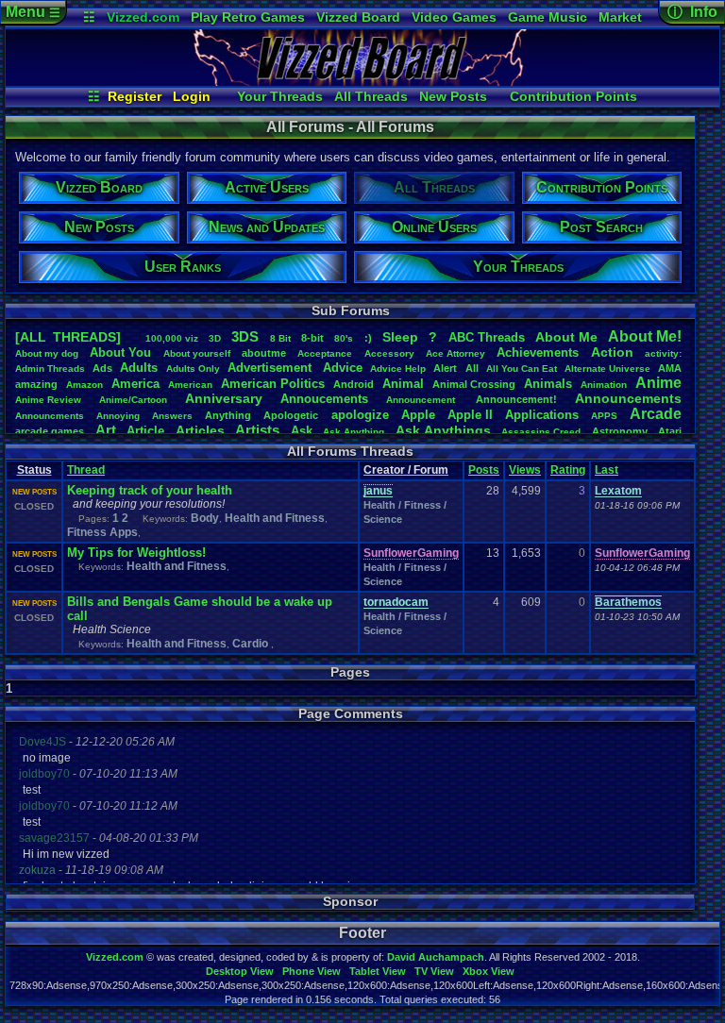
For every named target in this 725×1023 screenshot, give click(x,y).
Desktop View (240, 971)
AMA (670, 368)
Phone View (311, 971)
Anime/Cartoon (133, 399)
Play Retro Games (248, 17)
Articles (200, 430)
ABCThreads (486, 337)
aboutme (264, 353)
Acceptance (324, 353)
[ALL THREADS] (68, 336)
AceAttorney (455, 353)
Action (612, 352)
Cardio (251, 643)
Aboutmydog (46, 353)
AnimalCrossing (473, 384)
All (472, 368)
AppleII (470, 415)
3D (215, 338)
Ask (301, 431)
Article (145, 431)
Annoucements (324, 399)
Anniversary (223, 398)
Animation (604, 384)
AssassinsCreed (541, 432)
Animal (403, 384)
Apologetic (290, 415)
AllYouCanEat (521, 368)
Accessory (389, 353)
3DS (245, 336)
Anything (228, 415)
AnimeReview (48, 399)
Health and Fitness (275, 518)
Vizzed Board (358, 17)
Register (134, 96)
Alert (445, 368)
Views (525, 470)
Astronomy (620, 431)
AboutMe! (645, 336)
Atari (670, 431)
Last (606, 470)
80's (343, 338)
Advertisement (271, 368)
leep (400, 336)
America (135, 384)
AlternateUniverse (607, 368)
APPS (604, 416)
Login (192, 96)
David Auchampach (435, 957)
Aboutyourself (196, 353)
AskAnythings (443, 430)
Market (620, 17)
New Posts (453, 96)
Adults (139, 368)
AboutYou (120, 352)
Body (205, 518)
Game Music (547, 17)
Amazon (84, 384)
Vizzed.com (143, 17)
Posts (483, 470)
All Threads (371, 96)
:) (368, 338)
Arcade (656, 414)
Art (105, 430)
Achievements (538, 352)
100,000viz (171, 338)
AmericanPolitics (273, 384)
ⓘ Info (692, 12)
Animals (548, 384)
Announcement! (516, 399)
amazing (36, 384)
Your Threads (280, 96)
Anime (658, 383)
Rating (567, 470)
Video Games (454, 17)
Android (353, 384)
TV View (434, 971)
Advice (342, 368)
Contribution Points (573, 96)
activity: (663, 353)
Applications (542, 415)
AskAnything (353, 432)
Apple (418, 415)
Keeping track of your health (149, 490)
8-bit (312, 338)
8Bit (280, 338)
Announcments (49, 416)
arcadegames (49, 431)
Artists (257, 430)
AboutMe (566, 336)
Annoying (118, 416)
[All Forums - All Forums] (362, 81)
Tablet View (377, 971)
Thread (86, 470)
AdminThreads (50, 368)
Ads (102, 368)
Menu (33, 12)
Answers (172, 416)
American (190, 384)
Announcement (422, 399)
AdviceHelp (398, 368)
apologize (360, 415)
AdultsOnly (193, 368)
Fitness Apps (102, 532)
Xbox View (488, 971)
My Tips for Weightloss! (136, 552)
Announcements (628, 398)
